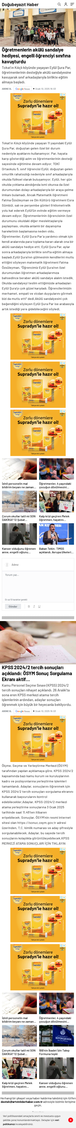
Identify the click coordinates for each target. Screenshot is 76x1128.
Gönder (13, 606)
